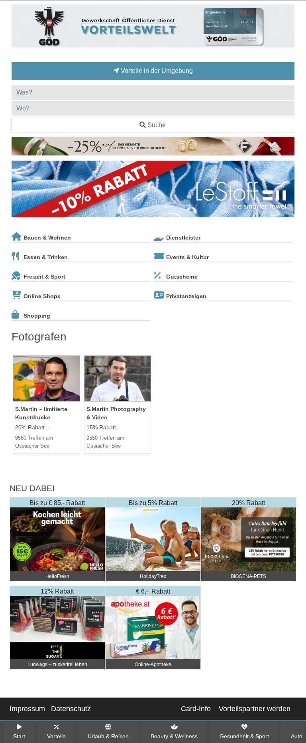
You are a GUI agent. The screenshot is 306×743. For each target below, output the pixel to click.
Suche (156, 125)
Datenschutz (71, 709)
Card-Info (196, 709)
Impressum (27, 709)
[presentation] (19, 190)
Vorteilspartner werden (254, 709)
